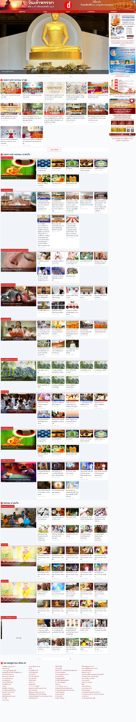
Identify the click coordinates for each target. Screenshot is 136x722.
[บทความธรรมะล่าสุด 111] (60, 73)
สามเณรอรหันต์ (59, 694)
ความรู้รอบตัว (32, 678)
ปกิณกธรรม (4, 581)
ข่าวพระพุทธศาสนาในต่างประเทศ (64, 690)
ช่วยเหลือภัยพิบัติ (60, 678)
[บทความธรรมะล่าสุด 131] (63, 73)
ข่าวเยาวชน (5, 700)
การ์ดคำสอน (90, 11)
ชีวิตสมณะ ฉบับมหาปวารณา (37, 692)
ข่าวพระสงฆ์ (58, 696)
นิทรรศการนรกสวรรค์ (8, 692)
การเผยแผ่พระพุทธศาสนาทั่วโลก (91, 692)
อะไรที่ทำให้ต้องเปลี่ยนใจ (62, 680)
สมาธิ (30, 668)
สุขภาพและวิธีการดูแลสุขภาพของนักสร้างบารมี (14, 250)
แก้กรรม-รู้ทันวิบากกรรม (8, 285)
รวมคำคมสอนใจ (60, 692)
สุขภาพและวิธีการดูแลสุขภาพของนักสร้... (93, 674)
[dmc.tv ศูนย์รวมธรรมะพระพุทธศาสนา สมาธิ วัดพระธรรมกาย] (68, 5)
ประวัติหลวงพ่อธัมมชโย (8, 690)
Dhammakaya (86, 690)
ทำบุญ (45, 11)
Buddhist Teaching (7, 688)
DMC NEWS (4, 392)
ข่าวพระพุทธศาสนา (6, 190)
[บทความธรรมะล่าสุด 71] (55, 73)
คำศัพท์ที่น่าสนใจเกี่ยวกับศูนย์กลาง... (12, 672)
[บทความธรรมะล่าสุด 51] (52, 73)
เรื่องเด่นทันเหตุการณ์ (88, 666)
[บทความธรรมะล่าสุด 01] (45, 73)
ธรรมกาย (31, 682)
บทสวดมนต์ (58, 668)
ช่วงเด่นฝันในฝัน (5, 319)
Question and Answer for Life (37, 688)
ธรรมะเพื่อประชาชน (7, 158)
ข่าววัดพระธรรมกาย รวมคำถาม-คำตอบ (93, 694)
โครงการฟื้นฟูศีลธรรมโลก (8, 617)
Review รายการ (86, 672)
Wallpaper (114, 11)
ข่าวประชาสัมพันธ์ (60, 672)
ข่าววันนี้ (4, 698)
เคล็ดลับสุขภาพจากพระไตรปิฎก (37, 694)
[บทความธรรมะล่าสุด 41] (50, 73)
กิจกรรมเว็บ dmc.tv (7, 674)
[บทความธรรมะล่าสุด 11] (46, 73)
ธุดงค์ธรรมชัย (6, 694)
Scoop (4, 686)
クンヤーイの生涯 (34, 686)
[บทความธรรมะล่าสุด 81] (56, 73)
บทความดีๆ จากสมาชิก (88, 678)
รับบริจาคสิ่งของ (59, 698)
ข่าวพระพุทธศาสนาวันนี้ (88, 698)
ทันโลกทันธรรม (33, 698)
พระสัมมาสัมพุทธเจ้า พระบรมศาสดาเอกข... (41, 696)
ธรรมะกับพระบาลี (87, 688)
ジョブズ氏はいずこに (61, 686)
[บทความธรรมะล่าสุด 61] (53, 73)
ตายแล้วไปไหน (59, 676)
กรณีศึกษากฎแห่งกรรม (7, 460)
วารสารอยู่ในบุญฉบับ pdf (9, 670)
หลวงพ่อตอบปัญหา (87, 670)
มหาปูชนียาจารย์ (33, 670)
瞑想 (83, 684)
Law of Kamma (86, 686)
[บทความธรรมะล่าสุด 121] (62, 73)
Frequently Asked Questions (63, 688)
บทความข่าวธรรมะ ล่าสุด (15, 79)
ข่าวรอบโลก (32, 674)
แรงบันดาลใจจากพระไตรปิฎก (90, 676)
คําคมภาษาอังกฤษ (87, 682)
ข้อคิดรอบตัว (32, 680)
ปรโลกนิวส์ (4, 545)
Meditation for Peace (7, 506)
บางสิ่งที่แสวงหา (6, 684)
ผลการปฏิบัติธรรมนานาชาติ (9, 359)
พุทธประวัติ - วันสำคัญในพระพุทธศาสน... (66, 670)
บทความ (57, 684)
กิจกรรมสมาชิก (33, 690)
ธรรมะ (68, 11)
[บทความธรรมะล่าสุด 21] (19, 178)
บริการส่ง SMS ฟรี (34, 676)
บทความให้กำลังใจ (7, 682)
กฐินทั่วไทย (22, 11)
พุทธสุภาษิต (32, 684)
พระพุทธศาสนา (6, 680)
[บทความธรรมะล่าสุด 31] (49, 73)
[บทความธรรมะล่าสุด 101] (59, 73)
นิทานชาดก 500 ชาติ (8, 676)
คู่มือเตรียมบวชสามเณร (8, 696)
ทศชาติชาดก (5, 668)
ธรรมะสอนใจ (85, 680)
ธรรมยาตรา (85, 696)
